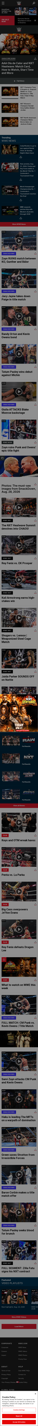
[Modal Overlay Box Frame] (19, 713)
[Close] (35, 1393)
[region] (19, 1408)
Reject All (19, 1416)
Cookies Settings (19, 1410)
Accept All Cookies (19, 1422)
